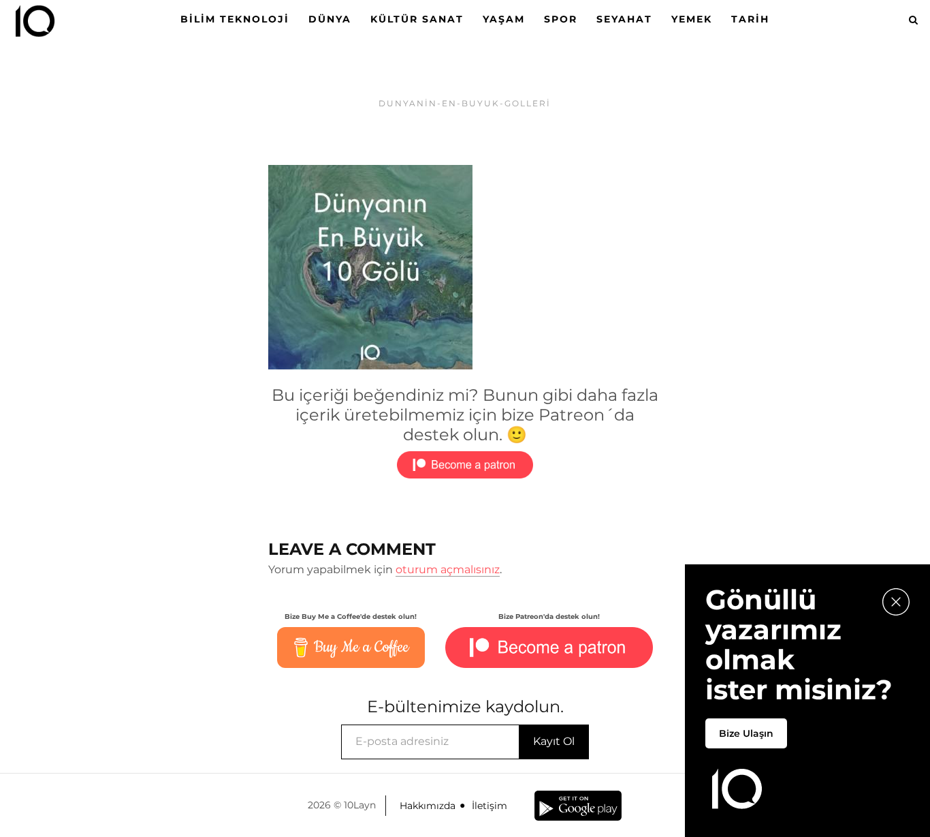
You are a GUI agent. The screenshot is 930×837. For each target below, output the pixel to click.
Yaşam (504, 19)
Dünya (329, 19)
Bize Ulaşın (746, 733)
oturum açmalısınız (448, 569)
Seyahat (624, 19)
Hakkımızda (427, 806)
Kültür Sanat (417, 19)
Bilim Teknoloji (234, 19)
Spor (560, 19)
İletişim (489, 806)
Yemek (691, 19)
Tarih (750, 19)
